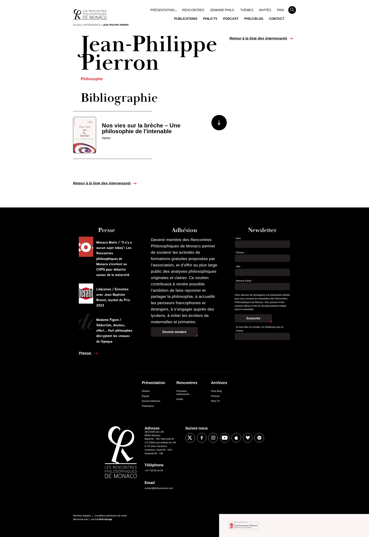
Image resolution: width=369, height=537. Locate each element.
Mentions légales (82, 515)
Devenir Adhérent (151, 401)
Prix (280, 10)
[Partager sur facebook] (201, 438)
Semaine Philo (222, 10)
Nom (238, 238)
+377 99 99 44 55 (154, 470)
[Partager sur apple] (236, 438)
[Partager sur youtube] (224, 438)
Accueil (77, 24)
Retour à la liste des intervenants (258, 38)
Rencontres (193, 10)
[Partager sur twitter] (190, 438)
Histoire (146, 391)
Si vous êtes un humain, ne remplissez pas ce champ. (259, 329)
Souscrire (253, 318)
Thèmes (246, 10)
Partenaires (148, 406)
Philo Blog (253, 18)
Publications (185, 18)
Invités (265, 10)
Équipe (145, 396)
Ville (238, 266)
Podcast (231, 18)
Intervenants (92, 24)
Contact (276, 18)
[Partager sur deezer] (248, 438)
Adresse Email (244, 280)
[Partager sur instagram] (213, 438)
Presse (85, 353)
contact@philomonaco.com (159, 488)
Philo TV (210, 18)
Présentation (162, 10)
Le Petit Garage (103, 519)
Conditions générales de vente (111, 515)
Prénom (240, 252)
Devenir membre (174, 332)
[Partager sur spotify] (259, 438)
